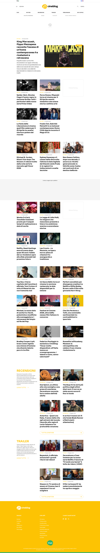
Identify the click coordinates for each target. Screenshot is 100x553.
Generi (42, 15)
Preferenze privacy (44, 525)
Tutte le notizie (47, 433)
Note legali (42, 527)
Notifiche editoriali (44, 529)
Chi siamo (42, 519)
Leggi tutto (21, 387)
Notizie (28, 12)
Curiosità (54, 15)
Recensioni (41, 12)
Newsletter (42, 533)
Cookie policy (43, 523)
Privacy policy (43, 521)
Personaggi (66, 12)
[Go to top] (86, 548)
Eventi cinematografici (70, 15)
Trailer (53, 12)
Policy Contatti (43, 531)
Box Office (80, 12)
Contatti (42, 537)
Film (18, 12)
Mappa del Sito (43, 535)
